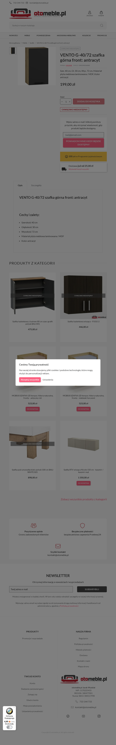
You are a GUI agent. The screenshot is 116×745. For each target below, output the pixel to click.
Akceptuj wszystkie (30, 379)
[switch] (9, 727)
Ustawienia (48, 379)
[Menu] (14, 707)
